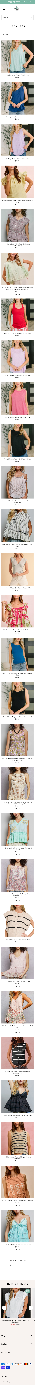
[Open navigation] (3, 8)
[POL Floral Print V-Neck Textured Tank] (17, 963)
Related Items (17, 1284)
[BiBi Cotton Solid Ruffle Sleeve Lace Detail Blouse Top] (17, 182)
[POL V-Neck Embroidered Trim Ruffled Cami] (17, 1096)
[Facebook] (2, 1377)
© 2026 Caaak (6, 1382)
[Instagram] (6, 1377)
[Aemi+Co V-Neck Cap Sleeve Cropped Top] (17, 569)
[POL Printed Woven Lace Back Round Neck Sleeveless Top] (17, 875)
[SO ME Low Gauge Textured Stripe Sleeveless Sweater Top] (17, 1138)
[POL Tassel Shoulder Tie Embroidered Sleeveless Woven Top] (17, 482)
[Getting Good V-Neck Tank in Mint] (17, 56)
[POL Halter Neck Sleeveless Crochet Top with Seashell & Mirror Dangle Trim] (17, 783)
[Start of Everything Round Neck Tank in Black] (17, 698)
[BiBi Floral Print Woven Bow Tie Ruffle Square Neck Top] (17, 611)
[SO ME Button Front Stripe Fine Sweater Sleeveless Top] (17, 1053)
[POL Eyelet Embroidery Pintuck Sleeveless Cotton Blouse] (17, 225)
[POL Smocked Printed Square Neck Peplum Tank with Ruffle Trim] (17, 740)
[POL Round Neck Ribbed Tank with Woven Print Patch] (17, 1007)
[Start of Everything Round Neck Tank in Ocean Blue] (17, 654)
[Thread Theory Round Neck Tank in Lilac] (17, 356)
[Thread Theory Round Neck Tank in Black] (17, 440)
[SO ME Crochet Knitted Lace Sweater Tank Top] (17, 1182)
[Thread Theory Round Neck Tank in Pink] (17, 398)
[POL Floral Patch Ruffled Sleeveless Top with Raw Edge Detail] (17, 829)
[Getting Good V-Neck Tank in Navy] (17, 98)
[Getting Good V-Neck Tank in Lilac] (17, 140)
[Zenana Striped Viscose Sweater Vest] (17, 921)
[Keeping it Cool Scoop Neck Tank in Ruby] (17, 314)
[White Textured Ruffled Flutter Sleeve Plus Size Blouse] (16, 1303)
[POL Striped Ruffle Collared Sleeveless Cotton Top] (17, 525)
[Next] (31, 1308)
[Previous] (4, 1308)
